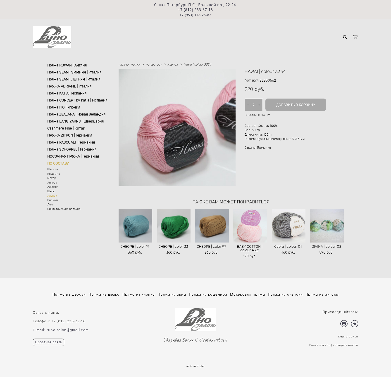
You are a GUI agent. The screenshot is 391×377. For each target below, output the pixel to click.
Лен (50, 204)
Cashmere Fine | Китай (66, 128)
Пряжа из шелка (104, 294)
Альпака (52, 187)
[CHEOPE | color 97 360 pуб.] (212, 226)
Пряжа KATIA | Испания (66, 93)
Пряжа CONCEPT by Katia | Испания (77, 100)
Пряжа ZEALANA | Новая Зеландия (76, 114)
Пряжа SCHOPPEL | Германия (71, 149)
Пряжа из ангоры (322, 294)
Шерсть (52, 169)
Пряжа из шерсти (69, 294)
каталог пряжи (129, 64)
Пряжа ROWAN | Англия (67, 65)
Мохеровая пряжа (247, 294)
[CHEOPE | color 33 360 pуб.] (174, 226)
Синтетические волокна (64, 209)
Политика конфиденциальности (333, 345)
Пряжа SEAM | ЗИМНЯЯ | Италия (74, 72)
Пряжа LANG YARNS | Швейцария (75, 121)
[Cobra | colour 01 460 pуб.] (288, 226)
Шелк (51, 191)
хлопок (172, 64)
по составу (154, 64)
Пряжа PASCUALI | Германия (71, 142)
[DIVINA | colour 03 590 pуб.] (327, 226)
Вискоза (53, 200)
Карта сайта (348, 336)
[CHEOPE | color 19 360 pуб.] (135, 226)
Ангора (52, 182)
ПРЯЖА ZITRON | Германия (69, 135)
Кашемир (53, 173)
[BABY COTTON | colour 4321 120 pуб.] (250, 226)
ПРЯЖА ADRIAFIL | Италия (69, 86)
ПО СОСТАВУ (58, 163)
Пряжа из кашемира (208, 294)
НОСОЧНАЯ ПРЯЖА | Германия (73, 156)
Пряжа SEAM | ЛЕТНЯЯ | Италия (73, 79)
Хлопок (52, 195)
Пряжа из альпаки (285, 294)
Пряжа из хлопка (138, 294)
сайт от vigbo (195, 366)
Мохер (51, 178)
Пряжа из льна (172, 294)
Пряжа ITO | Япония (63, 107)
